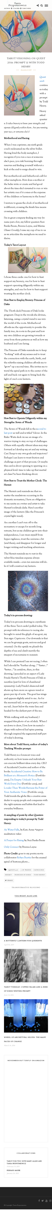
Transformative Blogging (26, 888)
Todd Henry (39, 875)
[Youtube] (46, 1200)
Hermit (8, 875)
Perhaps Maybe (13, 1170)
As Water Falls (11, 830)
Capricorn (39, 870)
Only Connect (11, 847)
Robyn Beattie (24, 857)
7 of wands (26, 870)
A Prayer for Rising (14, 840)
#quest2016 (13, 870)
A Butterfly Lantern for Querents (23, 941)
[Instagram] (50, 1200)
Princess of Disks (23, 875)
